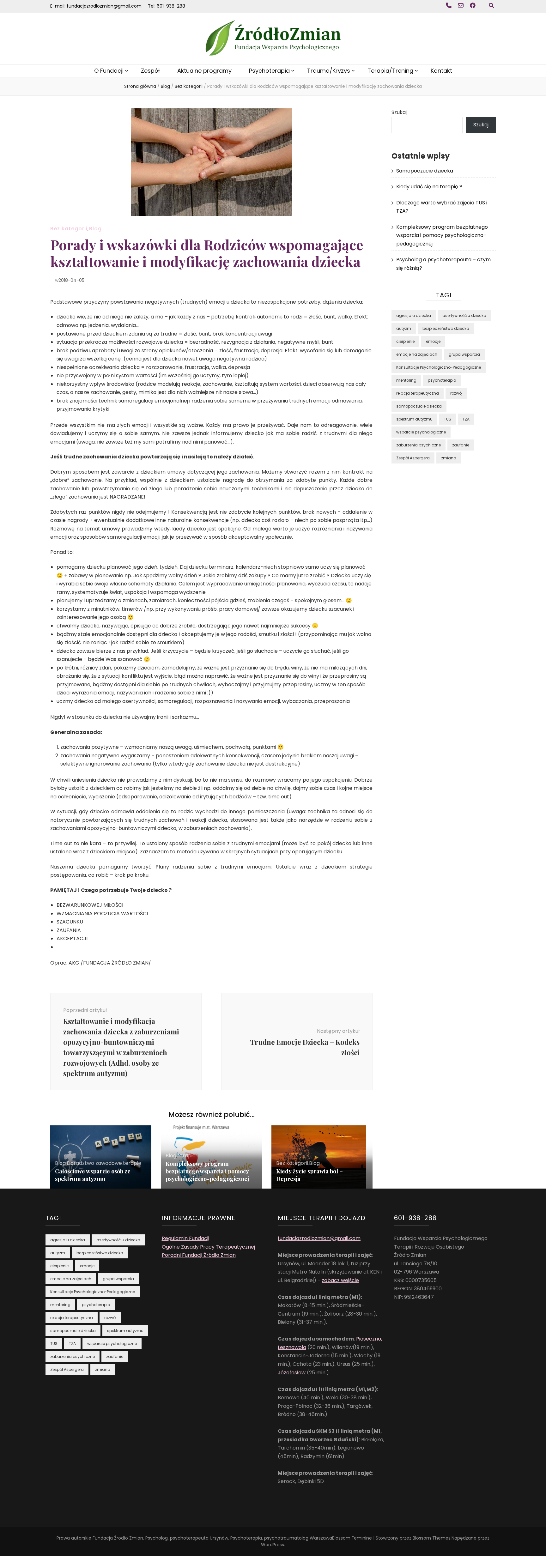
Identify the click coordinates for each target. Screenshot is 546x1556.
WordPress (272, 1544)
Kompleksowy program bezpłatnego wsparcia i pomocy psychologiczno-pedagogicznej (207, 1171)
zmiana (448, 458)
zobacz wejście (340, 1280)
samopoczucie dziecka (419, 406)
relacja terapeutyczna (417, 393)
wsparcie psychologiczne (421, 432)
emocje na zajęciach (416, 354)
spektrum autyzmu (414, 419)
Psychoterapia (269, 71)
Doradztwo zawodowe (94, 1163)
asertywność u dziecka (464, 315)
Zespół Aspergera (413, 458)
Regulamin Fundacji (185, 1238)
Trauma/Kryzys (328, 71)
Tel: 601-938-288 (166, 6)
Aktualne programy (204, 71)
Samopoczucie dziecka (424, 170)
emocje (433, 341)
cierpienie (405, 341)
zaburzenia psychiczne (418, 445)
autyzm (403, 328)
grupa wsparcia (464, 354)
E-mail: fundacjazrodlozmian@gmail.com (96, 6)
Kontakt (441, 71)
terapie (132, 1163)
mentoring (406, 380)
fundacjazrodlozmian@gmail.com (319, 1238)
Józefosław (292, 1372)
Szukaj (399, 112)
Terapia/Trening (390, 71)
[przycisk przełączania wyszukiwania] (491, 6)
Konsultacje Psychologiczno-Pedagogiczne (438, 367)
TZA (466, 419)
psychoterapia (442, 380)
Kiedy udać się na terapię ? (429, 186)
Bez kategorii (69, 228)
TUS (447, 419)
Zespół (150, 71)
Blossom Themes (432, 1538)
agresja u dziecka (413, 315)
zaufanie (460, 445)
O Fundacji (109, 71)
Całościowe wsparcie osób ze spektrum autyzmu (92, 1175)
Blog (95, 228)
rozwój (456, 393)
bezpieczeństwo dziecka (445, 328)
